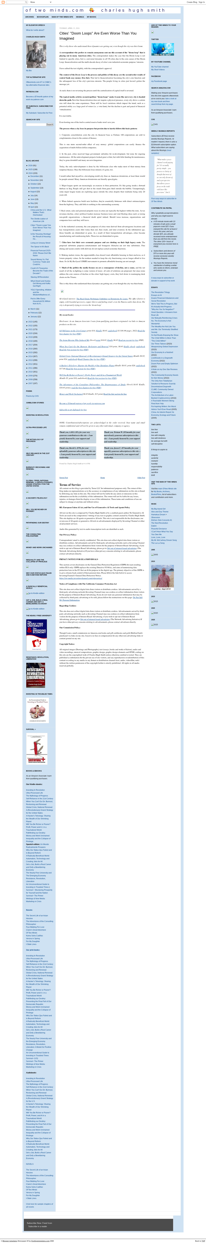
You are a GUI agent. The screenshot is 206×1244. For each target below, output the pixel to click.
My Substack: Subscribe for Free (39, 113)
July (32, 195)
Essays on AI (156, 295)
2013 (30, 360)
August (33, 192)
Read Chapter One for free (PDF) (91, 359)
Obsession (155, 517)
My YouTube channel (160, 67)
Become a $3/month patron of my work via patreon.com (82, 403)
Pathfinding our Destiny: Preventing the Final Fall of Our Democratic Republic (38, 1001)
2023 (30, 322)
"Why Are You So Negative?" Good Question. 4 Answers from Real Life (164, 312)
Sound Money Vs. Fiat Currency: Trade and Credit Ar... (40, 262)
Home (102, 477)
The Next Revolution (159, 523)
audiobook (112, 330)
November (34, 180)
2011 (30, 368)
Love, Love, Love (158, 537)
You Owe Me (156, 534)
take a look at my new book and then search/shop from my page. (163, 101)
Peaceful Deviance (159, 529)
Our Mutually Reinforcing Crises (164, 318)
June (32, 199)
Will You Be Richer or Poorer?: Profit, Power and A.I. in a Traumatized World (38, 993)
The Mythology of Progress (37, 796)
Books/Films (43, 17)
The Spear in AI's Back (40, 247)
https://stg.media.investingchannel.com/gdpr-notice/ (80, 578)
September (35, 188)
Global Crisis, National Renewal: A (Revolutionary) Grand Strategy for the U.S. (39, 1098)
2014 (30, 356)
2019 (30, 337)
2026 (30, 165)
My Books (91, 17)
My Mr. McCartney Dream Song (164, 540)
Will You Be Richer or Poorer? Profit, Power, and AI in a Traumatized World (38, 1115)
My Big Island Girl (158, 509)
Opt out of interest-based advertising (122, 548)
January (33, 317)
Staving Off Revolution (40, 277)
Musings (80, 17)
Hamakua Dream (158, 515)
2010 (30, 372)
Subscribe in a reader (37, 1226)
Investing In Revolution (35, 790)
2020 (30, 333)
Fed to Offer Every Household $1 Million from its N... (40, 301)
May (32, 203)
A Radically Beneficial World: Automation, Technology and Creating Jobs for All (38, 859)
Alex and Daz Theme (159, 512)
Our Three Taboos (158, 344)
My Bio (29, 71)
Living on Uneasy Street (40, 243)
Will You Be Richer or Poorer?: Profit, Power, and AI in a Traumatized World (90, 375)
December (34, 176)
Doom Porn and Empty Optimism (164, 364)
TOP (203, 1241)
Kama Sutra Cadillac (34, 936)
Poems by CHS (32, 396)
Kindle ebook (129, 346)
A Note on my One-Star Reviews (164, 369)
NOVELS (29, 1164)
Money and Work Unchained (37, 836)
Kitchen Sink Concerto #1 (161, 520)
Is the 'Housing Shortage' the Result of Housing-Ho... (41, 236)
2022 (30, 326)
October (33, 184)
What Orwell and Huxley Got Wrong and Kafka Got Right (40, 283)
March (33, 309)
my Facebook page (159, 81)
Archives (29, 17)
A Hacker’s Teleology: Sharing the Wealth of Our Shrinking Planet (38, 984)
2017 (30, 345)
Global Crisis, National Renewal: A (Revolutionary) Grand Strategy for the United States (39, 810)
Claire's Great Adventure (36, 930)
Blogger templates (10, 1241)
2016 (30, 349)
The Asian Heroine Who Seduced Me (74, 340)
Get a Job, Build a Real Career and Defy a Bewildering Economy (38, 867)
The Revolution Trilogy (160, 292)
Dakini (154, 526)
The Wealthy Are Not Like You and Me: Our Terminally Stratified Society (164, 329)
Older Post (141, 477)
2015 (30, 352)
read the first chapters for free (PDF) (86, 387)
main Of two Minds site (167, 489)
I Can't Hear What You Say (162, 532)
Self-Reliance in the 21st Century (39, 799)
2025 (30, 169)
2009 (30, 376)
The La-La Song (158, 543)
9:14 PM (87, 463)
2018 (30, 341)
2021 (30, 329)
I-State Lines (31, 944)
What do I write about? (35, 30)
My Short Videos (158, 70)
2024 (30, 173)
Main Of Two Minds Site (62, 17)
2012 (30, 364)
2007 (30, 383)
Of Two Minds (31, 933)
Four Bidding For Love (35, 927)
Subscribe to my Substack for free (73, 409)
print (98, 340)
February (34, 313)
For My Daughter (33, 941)
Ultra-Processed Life (34, 793)
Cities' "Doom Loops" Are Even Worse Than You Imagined (41, 227)
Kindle (99, 330)
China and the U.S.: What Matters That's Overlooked (41, 212)
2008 (30, 379)
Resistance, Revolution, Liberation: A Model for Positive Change (38, 1047)
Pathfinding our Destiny (35, 833)
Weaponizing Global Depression (164, 347)
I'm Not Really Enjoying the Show (164, 335)
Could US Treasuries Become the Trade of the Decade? (42, 270)
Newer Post (63, 477)
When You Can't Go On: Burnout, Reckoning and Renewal (84, 346)
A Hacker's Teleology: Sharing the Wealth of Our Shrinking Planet (38, 819)
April (32, 207)
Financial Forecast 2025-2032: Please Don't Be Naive (41, 253)
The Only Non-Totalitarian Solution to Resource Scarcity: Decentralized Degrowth (163, 384)
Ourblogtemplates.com (40, 1241)
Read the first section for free (115, 394)
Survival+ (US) (32, 1058)
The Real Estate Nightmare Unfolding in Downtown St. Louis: (102, 298)
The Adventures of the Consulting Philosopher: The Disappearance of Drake (92, 384)
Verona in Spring (33, 938)
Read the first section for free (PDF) (74, 349)
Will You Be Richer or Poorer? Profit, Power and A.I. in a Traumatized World (38, 827)
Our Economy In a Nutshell (162, 352)
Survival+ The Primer (34, 896)
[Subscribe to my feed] (27, 1226)
